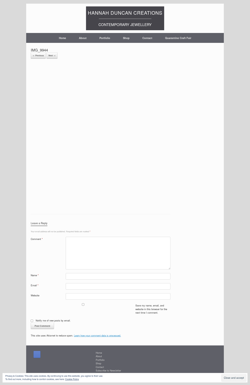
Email (34, 285)
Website (35, 295)
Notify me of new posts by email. (53, 320)
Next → (51, 55)
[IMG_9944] (100, 204)
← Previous (38, 55)
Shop (126, 38)
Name (35, 275)
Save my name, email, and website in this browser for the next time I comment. (151, 309)
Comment (37, 239)
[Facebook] (36, 354)
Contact (147, 38)
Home (62, 38)
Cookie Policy (72, 379)
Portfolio (104, 38)
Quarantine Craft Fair (178, 38)
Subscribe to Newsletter (108, 370)
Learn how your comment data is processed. (97, 335)
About (83, 38)
